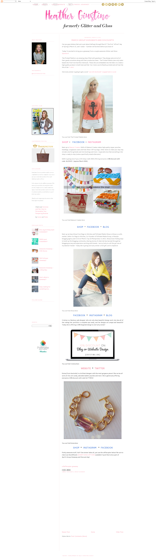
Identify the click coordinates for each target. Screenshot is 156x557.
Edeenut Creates (74, 147)
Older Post (119, 532)
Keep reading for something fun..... (45, 288)
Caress (39, 217)
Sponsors (65, 53)
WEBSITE (86, 368)
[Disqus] (92, 506)
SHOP (65, 142)
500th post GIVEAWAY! (43, 240)
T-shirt (71, 67)
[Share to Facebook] (68, 470)
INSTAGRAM (94, 142)
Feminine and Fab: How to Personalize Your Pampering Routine (41, 210)
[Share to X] (66, 470)
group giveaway (79, 472)
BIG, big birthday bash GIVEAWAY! (46, 231)
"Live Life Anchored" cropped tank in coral (102, 72)
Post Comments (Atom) (79, 536)
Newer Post (66, 532)
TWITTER (100, 368)
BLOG (106, 226)
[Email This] (63, 470)
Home (93, 532)
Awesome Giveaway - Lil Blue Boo (46, 269)
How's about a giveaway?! (44, 278)
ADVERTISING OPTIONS (86, 455)
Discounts (70, 472)
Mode (46, 217)
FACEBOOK (78, 142)
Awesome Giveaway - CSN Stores (46, 250)
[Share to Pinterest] (70, 470)
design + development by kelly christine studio (78, 555)
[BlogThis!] (64, 470)
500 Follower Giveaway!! (43, 259)
